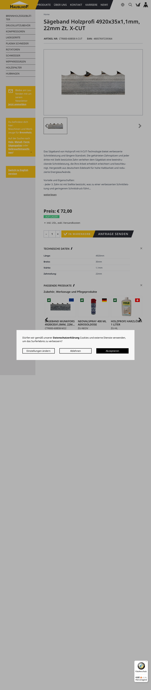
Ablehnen (75, 350)
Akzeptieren (112, 350)
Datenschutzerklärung (66, 337)
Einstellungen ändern (38, 350)
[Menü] (146, 662)
